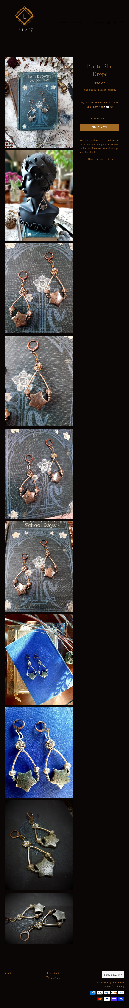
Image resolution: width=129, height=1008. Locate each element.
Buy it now (99, 127)
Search (8, 973)
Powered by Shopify (114, 986)
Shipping (88, 89)
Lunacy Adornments (114, 982)
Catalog (79, 22)
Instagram (54, 977)
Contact (97, 22)
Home (64, 22)
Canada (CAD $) (112, 974)
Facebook (54, 973)
